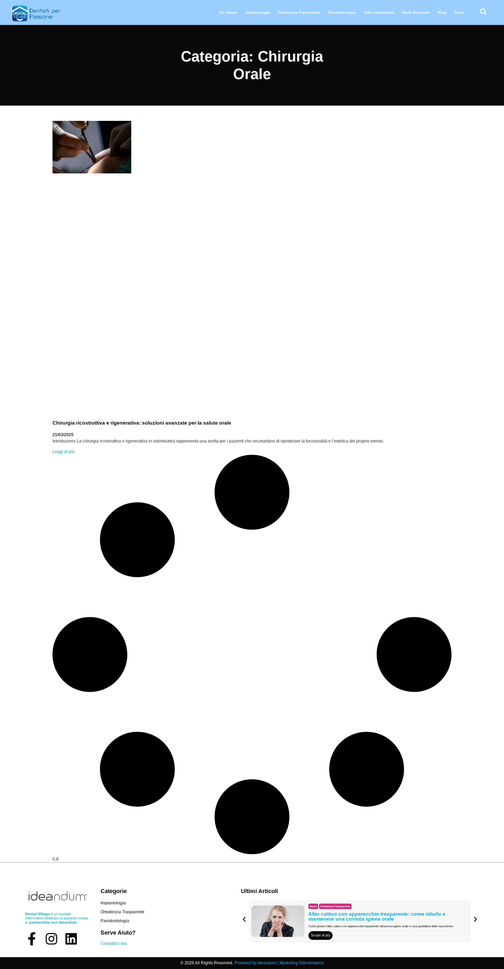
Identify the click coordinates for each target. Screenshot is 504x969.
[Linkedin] (71, 938)
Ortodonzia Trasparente (299, 12)
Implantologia (257, 12)
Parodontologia (342, 12)
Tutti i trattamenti (379, 12)
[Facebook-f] (31, 938)
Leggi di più (63, 451)
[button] (244, 919)
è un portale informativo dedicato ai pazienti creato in (56, 918)
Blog (442, 12)
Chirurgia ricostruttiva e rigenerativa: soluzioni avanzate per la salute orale (141, 423)
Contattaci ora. (114, 943)
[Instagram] (51, 938)
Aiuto (459, 12)
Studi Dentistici (416, 12)
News (313, 906)
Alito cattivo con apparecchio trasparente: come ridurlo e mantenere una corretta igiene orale (376, 916)
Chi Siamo (228, 12)
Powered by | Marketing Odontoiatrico (279, 963)
